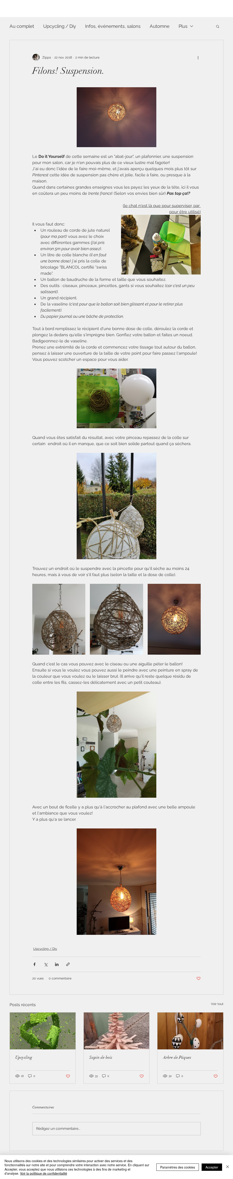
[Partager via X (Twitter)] (45, 964)
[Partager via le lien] (68, 964)
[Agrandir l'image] (58, 619)
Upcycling (23, 1057)
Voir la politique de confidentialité (43, 1173)
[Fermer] (227, 1167)
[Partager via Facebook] (34, 964)
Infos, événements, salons (113, 26)
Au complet (22, 26)
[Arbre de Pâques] (190, 1030)
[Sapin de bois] (116, 1030)
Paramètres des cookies (177, 1167)
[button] (217, 26)
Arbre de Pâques (177, 1057)
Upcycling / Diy (59, 26)
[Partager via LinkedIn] (57, 964)
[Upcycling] (43, 1030)
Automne (160, 26)
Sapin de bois (100, 1057)
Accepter (211, 1167)
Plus (183, 26)
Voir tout (217, 1004)
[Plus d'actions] (198, 57)
